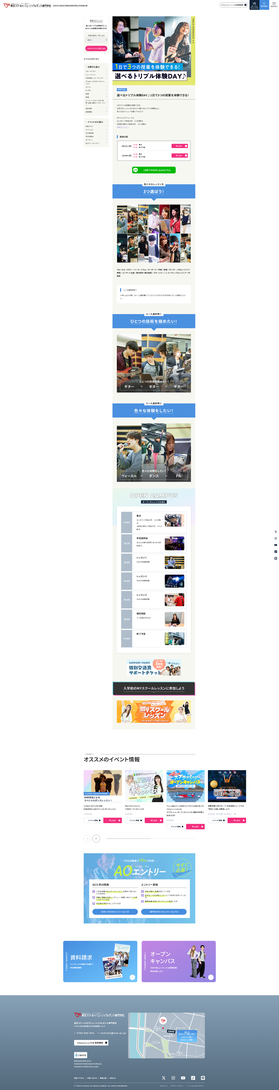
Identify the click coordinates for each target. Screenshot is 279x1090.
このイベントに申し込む (96, 48)
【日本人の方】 (115, 911)
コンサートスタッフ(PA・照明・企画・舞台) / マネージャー (95, 102)
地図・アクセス (79, 1078)
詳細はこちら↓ (123, 127)
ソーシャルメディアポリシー (196, 1086)
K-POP (88, 90)
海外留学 (89, 108)
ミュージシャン (91, 75)
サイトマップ (164, 1086)
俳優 (87, 94)
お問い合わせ (92, 1078)
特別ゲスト (89, 126)
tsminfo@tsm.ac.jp (113, 1033)
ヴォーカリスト (91, 71)
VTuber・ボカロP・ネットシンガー (95, 82)
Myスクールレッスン (93, 143)
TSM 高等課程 (90, 1042)
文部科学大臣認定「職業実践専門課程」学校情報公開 (70, 5)
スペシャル (89, 130)
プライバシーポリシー (177, 1086)
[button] (96, 838)
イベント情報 (93, 820)
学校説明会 (90, 136)
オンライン (89, 140)
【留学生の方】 (163, 911)
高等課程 (89, 112)
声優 (87, 97)
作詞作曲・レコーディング (94, 78)
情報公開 (103, 1078)
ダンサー (89, 87)
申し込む (112, 820)
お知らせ (113, 1078)
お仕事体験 (90, 133)
